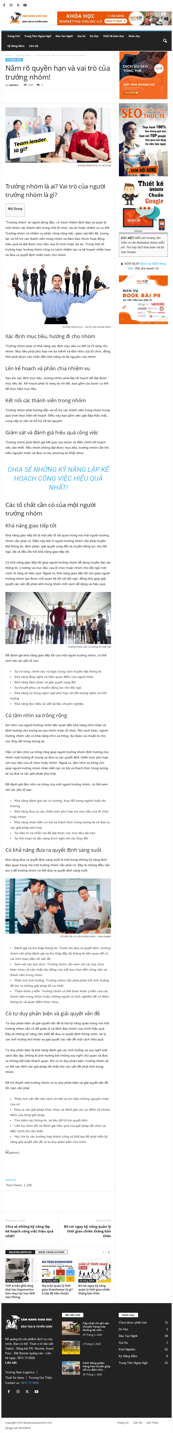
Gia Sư (81, 36)
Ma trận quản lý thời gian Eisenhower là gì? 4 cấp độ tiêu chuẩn (57, 1289)
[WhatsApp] (41, 96)
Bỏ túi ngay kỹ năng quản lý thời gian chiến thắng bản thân (87, 1231)
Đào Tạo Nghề (64, 36)
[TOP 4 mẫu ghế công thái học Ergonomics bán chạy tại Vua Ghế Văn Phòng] (21, 1270)
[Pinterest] (30, 96)
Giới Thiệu (152, 1422)
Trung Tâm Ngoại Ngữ (37, 36)
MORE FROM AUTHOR (51, 1252)
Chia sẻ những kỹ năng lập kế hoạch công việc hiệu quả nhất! (29, 1231)
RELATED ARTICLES (20, 1252)
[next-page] (109, 1252)
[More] (51, 96)
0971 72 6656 (30, 1383)
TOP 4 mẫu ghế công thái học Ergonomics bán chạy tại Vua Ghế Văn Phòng (20, 1291)
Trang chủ (13, 36)
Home (8, 55)
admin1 (13, 85)
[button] (165, 41)
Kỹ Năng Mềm (16, 46)
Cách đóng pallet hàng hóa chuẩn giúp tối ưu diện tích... (96, 1366)
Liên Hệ (33, 46)
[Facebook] (4, 5)
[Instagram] (11, 5)
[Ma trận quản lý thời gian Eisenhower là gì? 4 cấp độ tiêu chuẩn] (58, 1270)
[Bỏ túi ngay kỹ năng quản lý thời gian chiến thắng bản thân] (94, 1270)
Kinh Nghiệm (14, 1280)
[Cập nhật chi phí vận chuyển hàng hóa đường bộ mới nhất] (71, 1328)
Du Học (94, 36)
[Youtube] (25, 5)
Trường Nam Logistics (20, 1372)
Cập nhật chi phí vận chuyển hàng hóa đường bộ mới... (96, 1326)
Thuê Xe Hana (14, 1377)
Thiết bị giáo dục (113, 36)
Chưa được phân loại (133, 1322)
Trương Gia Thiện (40, 1377)
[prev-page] (103, 1252)
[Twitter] (18, 5)
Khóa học (134, 36)
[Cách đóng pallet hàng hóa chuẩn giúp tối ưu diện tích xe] (71, 1368)
